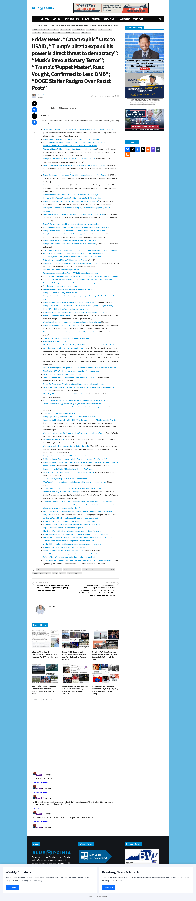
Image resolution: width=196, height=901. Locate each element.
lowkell (41, 95)
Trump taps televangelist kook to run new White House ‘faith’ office (69, 417)
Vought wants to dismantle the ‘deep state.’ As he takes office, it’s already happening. (76, 400)
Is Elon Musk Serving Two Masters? (56, 185)
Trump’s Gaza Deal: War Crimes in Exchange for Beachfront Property (69, 240)
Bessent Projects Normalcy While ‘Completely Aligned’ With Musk (68, 472)
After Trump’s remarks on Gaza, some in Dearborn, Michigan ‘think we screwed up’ (74, 482)
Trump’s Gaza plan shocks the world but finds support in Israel (67, 234)
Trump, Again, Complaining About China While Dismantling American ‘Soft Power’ (75, 175)
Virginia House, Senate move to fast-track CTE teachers (64, 547)
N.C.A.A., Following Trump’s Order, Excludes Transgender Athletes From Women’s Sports (77, 459)
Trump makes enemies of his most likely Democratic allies (65, 456)
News (107, 570)
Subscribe (12, 887)
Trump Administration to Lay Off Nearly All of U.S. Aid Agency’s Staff (69, 302)
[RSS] (127, 154)
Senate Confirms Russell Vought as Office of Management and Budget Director (73, 384)
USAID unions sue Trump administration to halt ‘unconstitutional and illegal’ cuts (75, 312)
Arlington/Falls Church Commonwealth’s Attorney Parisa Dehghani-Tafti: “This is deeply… (45, 654)
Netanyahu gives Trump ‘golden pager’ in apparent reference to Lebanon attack (74, 214)
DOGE (66, 570)
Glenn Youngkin (68, 33)
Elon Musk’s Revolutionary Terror (56, 315)
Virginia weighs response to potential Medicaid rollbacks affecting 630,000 (71, 524)
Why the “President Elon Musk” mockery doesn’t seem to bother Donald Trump (73, 433)
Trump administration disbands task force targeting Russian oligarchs (70, 201)
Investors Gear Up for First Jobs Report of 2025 (61, 270)
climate (46, 570)
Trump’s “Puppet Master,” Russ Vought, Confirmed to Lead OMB (69, 377)
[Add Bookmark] (34, 132)
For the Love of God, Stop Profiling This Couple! (61, 492)
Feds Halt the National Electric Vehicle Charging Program (65, 260)
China (39, 570)
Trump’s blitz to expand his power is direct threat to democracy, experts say (74, 283)
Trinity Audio (63, 108)
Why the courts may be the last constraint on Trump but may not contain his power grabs (78, 279)
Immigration (86, 33)
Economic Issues (105, 29)
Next (44, 699)
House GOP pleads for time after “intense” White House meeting (68, 289)
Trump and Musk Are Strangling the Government (62, 325)
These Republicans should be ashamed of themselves (63, 394)
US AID (70, 573)
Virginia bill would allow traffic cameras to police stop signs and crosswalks (72, 544)
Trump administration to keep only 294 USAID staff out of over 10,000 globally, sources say (78, 306)
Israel (100, 570)
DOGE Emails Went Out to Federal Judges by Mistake (63, 374)
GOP (77, 33)
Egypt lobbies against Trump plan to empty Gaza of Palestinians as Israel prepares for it (77, 227)
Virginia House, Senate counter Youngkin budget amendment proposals (70, 521)
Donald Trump (91, 29)
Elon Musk (36, 33)
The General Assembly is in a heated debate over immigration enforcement (72, 531)
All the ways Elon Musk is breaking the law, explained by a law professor (70, 332)
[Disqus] (75, 737)
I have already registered (98, 897)
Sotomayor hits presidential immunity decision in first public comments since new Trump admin (80, 276)
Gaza (94, 570)
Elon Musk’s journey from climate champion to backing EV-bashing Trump (71, 263)
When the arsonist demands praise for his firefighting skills (66, 446)
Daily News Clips (78, 29)
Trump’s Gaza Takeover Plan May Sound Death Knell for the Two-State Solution (74, 230)
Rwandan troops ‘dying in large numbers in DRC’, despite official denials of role (73, 253)
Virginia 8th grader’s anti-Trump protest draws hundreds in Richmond (70, 554)
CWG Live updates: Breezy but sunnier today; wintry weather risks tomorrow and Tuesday (77, 560)
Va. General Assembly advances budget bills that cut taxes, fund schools (70, 518)
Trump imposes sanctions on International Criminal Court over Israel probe (72, 139)
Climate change (52, 29)
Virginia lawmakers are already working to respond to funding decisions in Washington (76, 534)
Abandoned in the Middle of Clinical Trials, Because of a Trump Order (69, 149)
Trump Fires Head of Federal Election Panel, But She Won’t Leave (68, 469)
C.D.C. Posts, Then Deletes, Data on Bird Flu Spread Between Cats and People (72, 257)
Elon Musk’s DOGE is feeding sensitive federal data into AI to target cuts (71, 371)
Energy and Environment (51, 33)
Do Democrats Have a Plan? (54, 439)
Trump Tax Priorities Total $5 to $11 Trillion (60, 292)
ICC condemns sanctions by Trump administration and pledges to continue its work (75, 142)
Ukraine (62, 573)
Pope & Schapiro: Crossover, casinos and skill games (63, 528)
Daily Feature (65, 29)
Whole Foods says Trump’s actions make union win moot (65, 479)
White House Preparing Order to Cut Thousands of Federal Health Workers (72, 322)
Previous (37, 699)
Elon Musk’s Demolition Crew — (55, 341)
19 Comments (110, 96)
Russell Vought (45, 573)
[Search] (160, 19)
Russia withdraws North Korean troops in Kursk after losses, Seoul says (70, 195)
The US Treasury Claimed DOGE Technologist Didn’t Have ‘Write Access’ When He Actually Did (79, 345)
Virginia (77, 573)
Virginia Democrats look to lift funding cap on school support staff (68, 541)
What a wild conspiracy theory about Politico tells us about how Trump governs (74, 407)
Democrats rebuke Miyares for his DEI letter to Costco (64, 550)
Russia (55, 573)
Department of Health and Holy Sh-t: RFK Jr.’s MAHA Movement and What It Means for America (79, 420)
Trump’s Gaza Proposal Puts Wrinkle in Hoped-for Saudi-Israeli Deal (69, 244)
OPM (112, 570)
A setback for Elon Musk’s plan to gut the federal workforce (66, 338)
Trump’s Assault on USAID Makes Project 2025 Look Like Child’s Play (69, 159)
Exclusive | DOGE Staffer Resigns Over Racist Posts (64, 348)
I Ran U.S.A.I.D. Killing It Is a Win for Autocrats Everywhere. (65, 309)
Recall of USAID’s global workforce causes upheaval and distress (70, 146)
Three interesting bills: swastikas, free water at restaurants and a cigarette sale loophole (77, 537)
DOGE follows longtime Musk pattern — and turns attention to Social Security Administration (79, 368)
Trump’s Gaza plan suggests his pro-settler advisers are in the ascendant (71, 224)
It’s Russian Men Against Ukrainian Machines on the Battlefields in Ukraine (72, 198)
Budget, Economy (39, 29)
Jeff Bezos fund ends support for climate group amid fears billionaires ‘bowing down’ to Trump (79, 129)
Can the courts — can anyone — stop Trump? (60, 286)
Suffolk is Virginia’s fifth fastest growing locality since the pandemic (69, 557)
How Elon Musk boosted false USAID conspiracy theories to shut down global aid (74, 165)
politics (35, 573)
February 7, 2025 (43, 97)
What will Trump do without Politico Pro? (59, 413)
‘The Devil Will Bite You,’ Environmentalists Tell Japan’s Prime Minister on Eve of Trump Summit (80, 250)
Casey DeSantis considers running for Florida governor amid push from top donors (75, 488)
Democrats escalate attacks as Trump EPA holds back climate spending (70, 273)
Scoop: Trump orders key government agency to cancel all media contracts (72, 403)
